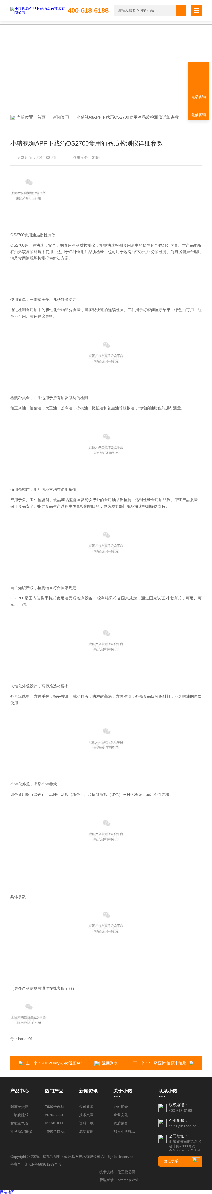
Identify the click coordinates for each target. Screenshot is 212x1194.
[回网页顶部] (198, 79)
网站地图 (7, 1192)
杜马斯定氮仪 (21, 1131)
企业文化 (120, 1115)
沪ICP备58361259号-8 (43, 1164)
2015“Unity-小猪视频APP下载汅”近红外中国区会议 (84, 1063)
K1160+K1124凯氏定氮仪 (57, 1123)
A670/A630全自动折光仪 (57, 1115)
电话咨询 (198, 97)
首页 (41, 117)
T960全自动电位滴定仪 (57, 1131)
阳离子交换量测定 (22, 1107)
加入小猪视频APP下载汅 (125, 1131)
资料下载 (86, 1123)
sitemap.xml (128, 1180)
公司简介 (120, 1107)
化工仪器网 (126, 1172)
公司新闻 (86, 1107)
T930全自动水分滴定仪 (57, 1107)
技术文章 (86, 1115)
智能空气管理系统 (22, 1123)
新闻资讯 (61, 117)
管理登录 (106, 1180)
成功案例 (86, 1131)
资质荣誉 (120, 1123)
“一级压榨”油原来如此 (167, 1063)
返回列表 (110, 1063)
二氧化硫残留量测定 (22, 1115)
